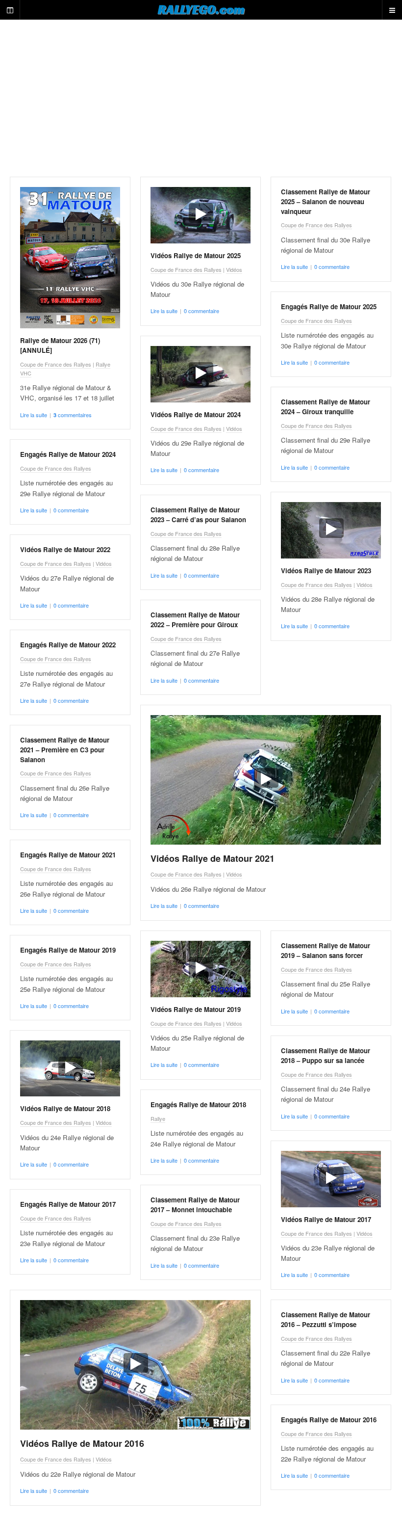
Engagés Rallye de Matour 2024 (68, 454)
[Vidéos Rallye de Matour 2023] (331, 530)
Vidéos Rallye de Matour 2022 (65, 549)
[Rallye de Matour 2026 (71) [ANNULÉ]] (70, 257)
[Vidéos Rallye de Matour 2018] (70, 1068)
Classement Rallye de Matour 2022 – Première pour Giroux (195, 619)
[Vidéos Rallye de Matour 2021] (266, 780)
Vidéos (234, 269)
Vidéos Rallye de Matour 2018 (65, 1108)
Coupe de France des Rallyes (55, 364)
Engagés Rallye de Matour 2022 (68, 644)
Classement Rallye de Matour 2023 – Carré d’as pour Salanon (198, 514)
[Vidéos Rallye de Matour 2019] (201, 969)
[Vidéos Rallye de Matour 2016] (135, 1365)
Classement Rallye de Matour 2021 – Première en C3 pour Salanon (64, 749)
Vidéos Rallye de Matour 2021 (213, 858)
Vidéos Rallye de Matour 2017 (326, 1219)
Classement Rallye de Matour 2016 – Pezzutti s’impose (325, 1319)
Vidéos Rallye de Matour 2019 (196, 1009)
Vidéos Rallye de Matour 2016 (82, 1443)
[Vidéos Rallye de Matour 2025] (201, 215)
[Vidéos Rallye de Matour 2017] (331, 1179)
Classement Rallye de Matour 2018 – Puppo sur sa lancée (325, 1055)
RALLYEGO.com (201, 9)
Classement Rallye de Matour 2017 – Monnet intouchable (195, 1204)
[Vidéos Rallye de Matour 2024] (201, 374)
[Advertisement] (201, 98)
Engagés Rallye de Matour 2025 (329, 306)
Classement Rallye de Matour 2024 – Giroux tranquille (325, 406)
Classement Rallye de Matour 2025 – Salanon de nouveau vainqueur (325, 201)
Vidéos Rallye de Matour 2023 (326, 570)
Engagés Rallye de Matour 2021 (68, 854)
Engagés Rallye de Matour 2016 (329, 1419)
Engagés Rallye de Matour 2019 (68, 950)
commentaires (72, 415)
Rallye (158, 1118)
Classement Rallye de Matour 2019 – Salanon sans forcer (325, 950)
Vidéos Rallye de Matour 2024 (196, 414)
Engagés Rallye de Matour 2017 (68, 1204)
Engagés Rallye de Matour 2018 (198, 1104)
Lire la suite (33, 415)
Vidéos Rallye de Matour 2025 (196, 255)
